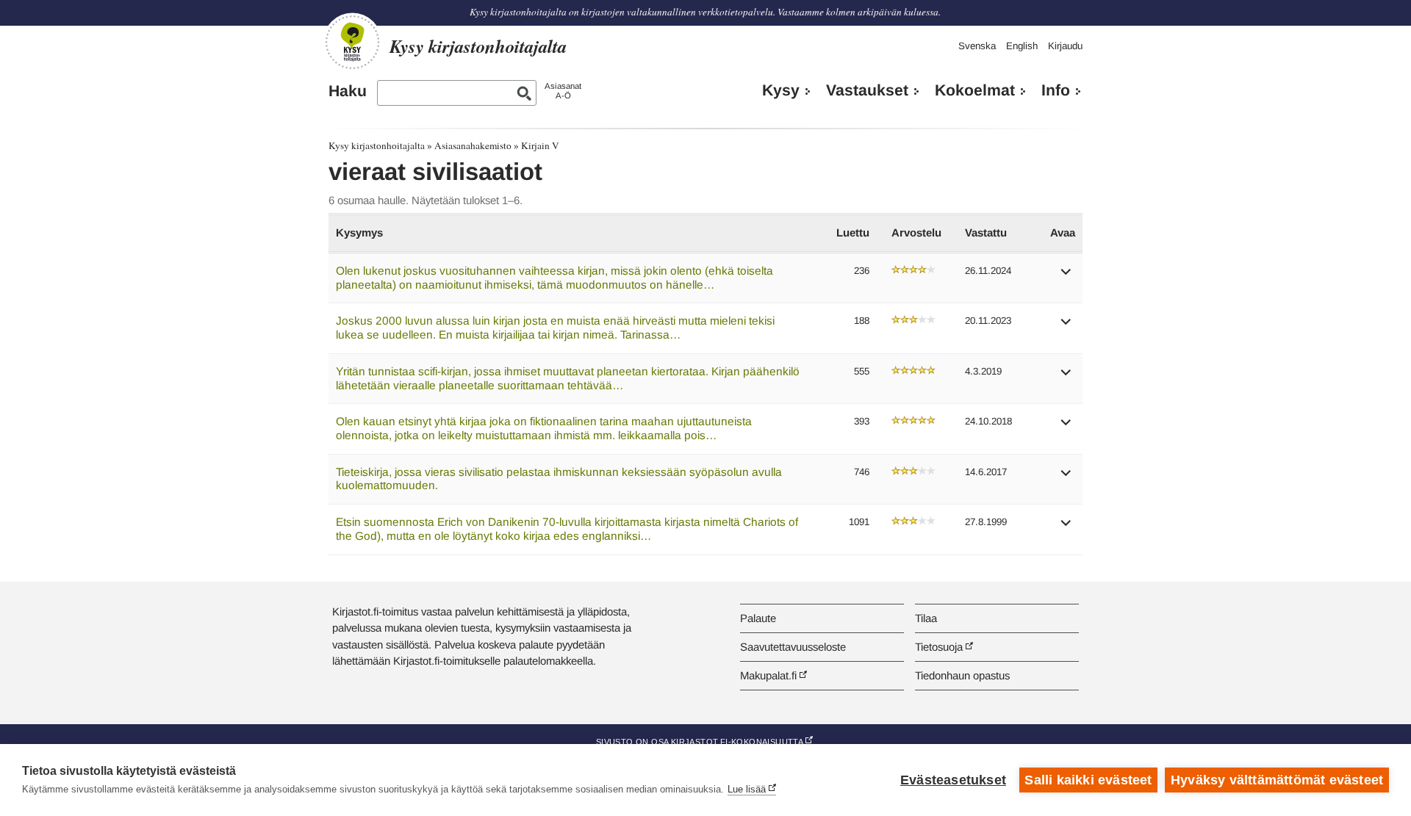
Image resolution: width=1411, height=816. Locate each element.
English (1022, 45)
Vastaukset (867, 90)
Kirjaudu (1065, 45)
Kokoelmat (975, 90)
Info (1055, 90)
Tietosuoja (939, 646)
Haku (347, 91)
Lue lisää (747, 789)
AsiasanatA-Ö (563, 91)
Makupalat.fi (768, 675)
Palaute (758, 618)
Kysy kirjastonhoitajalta (376, 145)
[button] (1066, 276)
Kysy (781, 90)
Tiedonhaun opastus (962, 675)
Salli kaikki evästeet (1088, 780)
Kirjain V (540, 145)
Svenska (977, 45)
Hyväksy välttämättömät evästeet (1277, 780)
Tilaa (926, 618)
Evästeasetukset (953, 780)
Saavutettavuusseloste (793, 646)
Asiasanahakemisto (472, 145)
